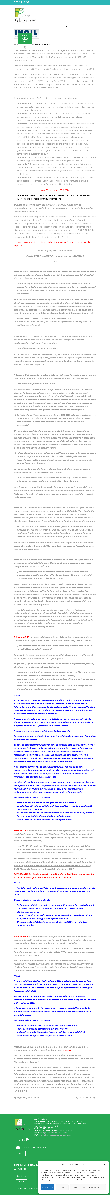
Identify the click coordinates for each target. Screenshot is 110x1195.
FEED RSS (19, 2)
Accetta (47, 1187)
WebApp (22, 1169)
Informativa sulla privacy (29, 1188)
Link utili (21, 1182)
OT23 (36, 1097)
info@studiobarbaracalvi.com (53, 1132)
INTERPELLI (37, 44)
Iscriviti (21, 1153)
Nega (62, 1187)
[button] (104, 1164)
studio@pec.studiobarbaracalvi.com (55, 1135)
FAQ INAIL (28, 1097)
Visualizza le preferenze (87, 1187)
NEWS (47, 44)
